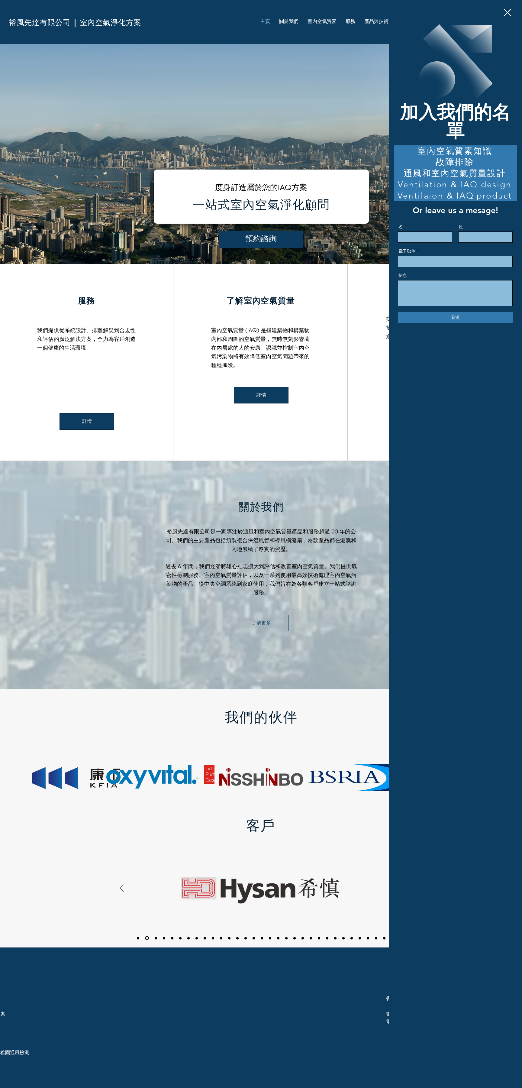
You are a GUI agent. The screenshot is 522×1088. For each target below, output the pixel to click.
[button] (507, 12)
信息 (402, 275)
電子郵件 (406, 251)
